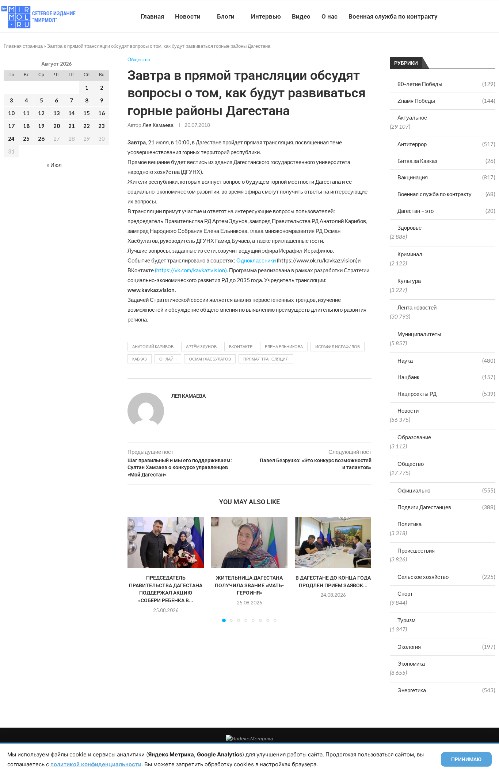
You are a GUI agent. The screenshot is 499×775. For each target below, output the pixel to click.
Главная (152, 16)
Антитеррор (446, 144)
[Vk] (469, 16)
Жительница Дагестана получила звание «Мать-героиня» (249, 585)
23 (101, 125)
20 (56, 125)
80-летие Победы (446, 84)
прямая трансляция (266, 359)
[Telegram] (477, 16)
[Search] (495, 16)
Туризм (406, 620)
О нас (329, 16)
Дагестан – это (446, 210)
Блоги (226, 16)
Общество (410, 463)
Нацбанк (446, 377)
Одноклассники (256, 260)
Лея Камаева (158, 125)
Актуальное (412, 117)
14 (71, 113)
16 (101, 113)
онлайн (167, 359)
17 (11, 125)
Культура (409, 280)
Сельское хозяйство (446, 576)
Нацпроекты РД (446, 393)
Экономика (411, 663)
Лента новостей (417, 307)
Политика (409, 524)
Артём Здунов (201, 346)
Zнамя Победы (446, 100)
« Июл (54, 164)
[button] (137, 569)
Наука (446, 360)
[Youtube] (461, 16)
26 (41, 138)
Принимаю (466, 759)
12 (41, 113)
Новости (188, 16)
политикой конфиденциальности (95, 764)
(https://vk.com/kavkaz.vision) (191, 270)
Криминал (409, 254)
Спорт (405, 593)
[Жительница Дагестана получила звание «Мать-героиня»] (249, 542)
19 (41, 125)
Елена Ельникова (284, 346)
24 (11, 138)
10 (11, 113)
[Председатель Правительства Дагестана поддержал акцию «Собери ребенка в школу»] (165, 542)
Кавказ (139, 359)
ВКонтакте (240, 346)
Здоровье (409, 227)
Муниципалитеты (419, 334)
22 (86, 125)
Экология (446, 646)
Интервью (266, 16)
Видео (301, 16)
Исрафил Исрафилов (337, 346)
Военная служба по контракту (392, 16)
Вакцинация (446, 177)
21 (71, 125)
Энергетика (446, 690)
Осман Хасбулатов (210, 359)
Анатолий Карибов (153, 346)
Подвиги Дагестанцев (446, 507)
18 (26, 125)
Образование (414, 437)
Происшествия (416, 550)
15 (86, 113)
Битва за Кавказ (446, 160)
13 (56, 113)
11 (26, 113)
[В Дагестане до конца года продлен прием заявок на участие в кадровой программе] (333, 542)
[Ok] (484, 16)
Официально (446, 490)
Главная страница (23, 46)
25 (26, 138)
